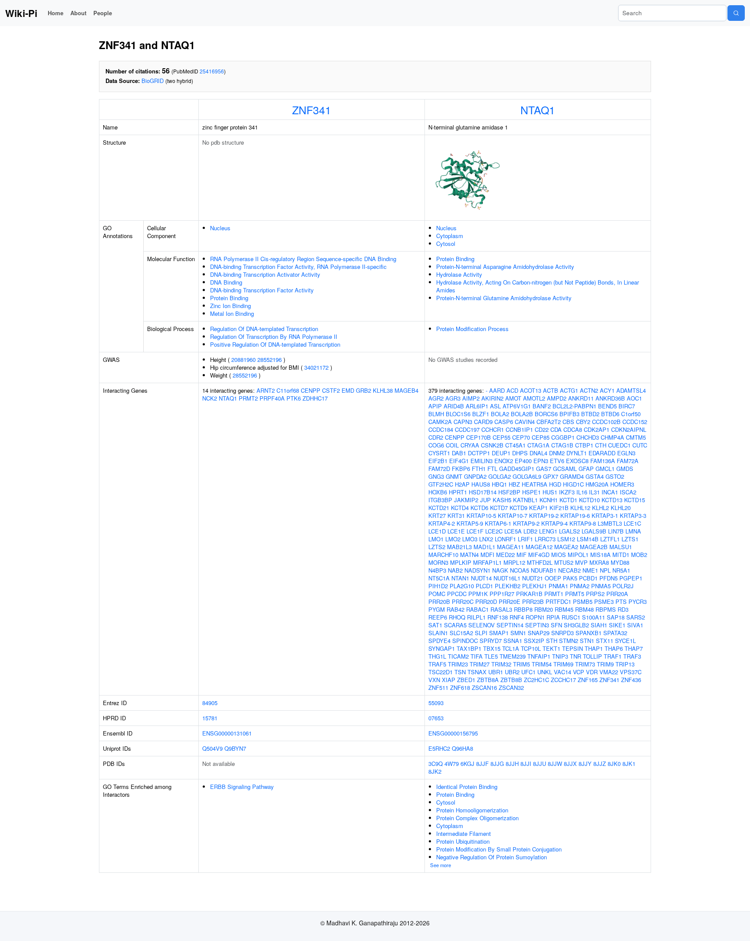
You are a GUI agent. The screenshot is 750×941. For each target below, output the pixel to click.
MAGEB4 (406, 390)
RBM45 (564, 609)
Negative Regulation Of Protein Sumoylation (491, 857)
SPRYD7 (491, 640)
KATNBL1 (525, 500)
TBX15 (491, 648)
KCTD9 (518, 508)
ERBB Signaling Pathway (242, 786)
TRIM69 (563, 664)
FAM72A (627, 461)
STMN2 (568, 640)
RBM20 (543, 609)
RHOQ (457, 617)
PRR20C (463, 601)
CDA (556, 429)
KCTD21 (438, 508)
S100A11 (593, 617)
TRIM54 (542, 664)
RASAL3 (501, 609)
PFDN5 (608, 578)
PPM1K (478, 594)
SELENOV (481, 625)
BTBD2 (590, 414)
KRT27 (437, 515)
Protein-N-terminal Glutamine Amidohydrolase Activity (504, 298)
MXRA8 (599, 562)
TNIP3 (560, 656)
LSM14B (588, 539)
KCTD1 (568, 500)
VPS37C (630, 672)
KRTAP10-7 (512, 515)
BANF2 (542, 406)
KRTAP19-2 (544, 515)
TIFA (476, 656)
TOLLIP (592, 656)
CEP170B (478, 437)
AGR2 (436, 398)
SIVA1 (635, 625)
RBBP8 (523, 609)
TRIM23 (458, 664)
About (78, 13)
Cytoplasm (449, 236)
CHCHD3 (587, 437)
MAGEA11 (510, 547)
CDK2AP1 (596, 429)
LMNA (633, 531)
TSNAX (477, 672)
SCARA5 (455, 625)
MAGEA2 (566, 547)
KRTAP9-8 (582, 523)
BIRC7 (626, 406)
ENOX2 (503, 461)
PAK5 (570, 578)
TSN (460, 672)
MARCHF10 (443, 554)
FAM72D (439, 468)
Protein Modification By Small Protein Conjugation (499, 849)
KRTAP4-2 (441, 523)
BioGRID (152, 80)
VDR (592, 672)
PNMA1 (558, 586)
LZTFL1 (610, 539)
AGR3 (453, 398)
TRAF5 (437, 664)
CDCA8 (572, 429)
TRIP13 (625, 664)
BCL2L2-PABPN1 (574, 406)
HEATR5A (534, 484)
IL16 (581, 492)
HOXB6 (437, 492)
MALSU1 (620, 547)
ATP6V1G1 (517, 406)
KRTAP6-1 (498, 523)
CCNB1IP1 (519, 429)
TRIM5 (521, 664)
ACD (512, 390)
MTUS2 (563, 562)
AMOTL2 (534, 398)
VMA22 (608, 672)
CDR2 (435, 437)
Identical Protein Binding (466, 786)
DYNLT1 (576, 453)
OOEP (553, 578)
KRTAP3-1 (605, 515)
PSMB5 (582, 601)
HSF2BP (509, 492)
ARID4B (454, 406)
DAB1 (459, 453)
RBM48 (584, 609)
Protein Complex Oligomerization (477, 818)
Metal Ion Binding (232, 313)
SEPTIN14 (510, 625)
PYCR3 (637, 601)
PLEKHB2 (507, 586)
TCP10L (531, 648)
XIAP (448, 680)
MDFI (487, 554)
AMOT (513, 398)
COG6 (436, 445)
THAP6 (614, 648)
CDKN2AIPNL (628, 429)
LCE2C (494, 531)
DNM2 (557, 453)
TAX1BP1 (469, 648)
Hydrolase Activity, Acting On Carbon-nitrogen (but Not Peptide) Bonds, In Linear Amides (537, 286)
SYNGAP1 (441, 648)
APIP (435, 406)
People (102, 13)
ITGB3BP (440, 500)
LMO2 (453, 539)
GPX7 (550, 476)
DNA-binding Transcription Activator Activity (265, 274)
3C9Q (435, 763)
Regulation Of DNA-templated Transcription (264, 329)
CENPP (310, 390)
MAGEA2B (594, 547)
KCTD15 (634, 500)
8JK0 (614, 763)
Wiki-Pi (21, 13)
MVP (581, 562)
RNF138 (497, 617)
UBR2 (512, 672)
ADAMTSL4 (631, 390)
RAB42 (455, 609)
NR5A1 (621, 570)
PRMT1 (553, 594)
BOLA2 (500, 414)
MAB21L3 (459, 547)
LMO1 (436, 539)
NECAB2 (569, 570)
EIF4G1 (459, 461)
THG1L (437, 656)
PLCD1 (484, 586)
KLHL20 (621, 508)
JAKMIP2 (466, 500)
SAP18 (616, 617)
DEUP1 (501, 453)
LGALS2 (569, 531)
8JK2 (434, 771)
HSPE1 (531, 492)
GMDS (624, 468)
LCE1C (632, 523)
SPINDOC (465, 640)
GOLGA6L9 (527, 476)
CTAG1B (562, 445)
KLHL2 (600, 508)
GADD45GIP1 (516, 468)
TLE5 (491, 656)
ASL (495, 406)
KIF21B (559, 508)
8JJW (555, 763)
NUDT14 (481, 578)
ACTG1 (569, 390)
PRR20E (509, 601)
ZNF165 (588, 680)
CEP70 (521, 437)
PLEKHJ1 (534, 586)
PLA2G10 (462, 586)
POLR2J (623, 586)
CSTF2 (331, 390)
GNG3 (436, 476)
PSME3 (604, 601)
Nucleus (220, 228)
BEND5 (607, 406)
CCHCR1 (492, 429)
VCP (578, 672)
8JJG (497, 763)
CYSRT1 (439, 453)
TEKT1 (551, 648)
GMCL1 (605, 468)
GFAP (586, 468)
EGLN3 (626, 453)
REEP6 (437, 617)
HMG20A (597, 484)
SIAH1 (599, 625)
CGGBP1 (563, 437)
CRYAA (470, 445)
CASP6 (503, 421)
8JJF (482, 763)
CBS (568, 421)
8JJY (585, 763)
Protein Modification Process (472, 329)
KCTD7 (499, 508)
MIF (521, 554)
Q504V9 (212, 748)
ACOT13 (530, 390)
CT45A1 (515, 445)
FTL (492, 468)
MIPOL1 (578, 554)
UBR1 (495, 672)
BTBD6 (610, 414)
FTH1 (479, 468)
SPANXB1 (589, 633)
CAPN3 (463, 421)
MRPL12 (514, 562)
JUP (485, 500)
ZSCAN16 (484, 687)
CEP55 (501, 437)
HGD (555, 484)
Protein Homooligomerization (472, 810)
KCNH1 (548, 500)
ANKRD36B (610, 398)
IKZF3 (567, 492)
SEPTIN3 (537, 625)
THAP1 (594, 648)
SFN (556, 625)
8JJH (512, 763)
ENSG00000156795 (453, 733)
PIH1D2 (438, 586)
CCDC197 (467, 429)
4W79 (451, 763)
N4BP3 (437, 570)
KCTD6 (479, 508)
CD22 (542, 429)
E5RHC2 (439, 748)
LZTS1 (630, 539)
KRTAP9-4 (554, 523)
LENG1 (548, 531)
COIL (452, 445)
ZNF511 (438, 687)
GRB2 (363, 390)
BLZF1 (480, 414)
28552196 (269, 359)
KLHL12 (580, 508)
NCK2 (209, 398)
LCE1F (475, 531)
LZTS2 (436, 547)
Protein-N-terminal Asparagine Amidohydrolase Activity (505, 266)
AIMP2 (471, 398)
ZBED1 (466, 680)
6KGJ (467, 763)
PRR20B (439, 601)
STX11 (604, 640)
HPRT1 (458, 492)
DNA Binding (226, 282)
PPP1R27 (502, 594)
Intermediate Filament (463, 833)
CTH (600, 445)
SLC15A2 (461, 633)
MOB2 (639, 554)
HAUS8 (480, 484)
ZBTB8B (511, 680)
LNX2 (486, 539)
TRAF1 (613, 656)
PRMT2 (248, 398)
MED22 (505, 554)
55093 (436, 703)
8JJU (539, 763)
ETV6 (557, 461)
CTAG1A (538, 445)
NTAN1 (460, 578)
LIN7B (616, 531)
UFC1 (528, 672)
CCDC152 (634, 421)
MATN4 (469, 554)
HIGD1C (573, 484)
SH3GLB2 (576, 625)
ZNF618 (460, 687)
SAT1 (435, 625)
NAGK (500, 570)
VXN (434, 680)
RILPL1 (476, 617)
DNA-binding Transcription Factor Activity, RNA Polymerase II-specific (298, 266)
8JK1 (628, 763)
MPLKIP (460, 562)
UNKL (544, 672)
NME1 (590, 570)
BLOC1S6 (458, 414)
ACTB (550, 390)
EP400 (523, 461)
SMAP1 (499, 633)
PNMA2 (579, 586)
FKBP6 (461, 468)
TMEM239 (513, 656)
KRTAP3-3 (633, 515)
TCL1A (510, 648)
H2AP (462, 484)
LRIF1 (525, 539)
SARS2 (635, 617)
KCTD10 (589, 500)
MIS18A (600, 554)
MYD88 (620, 562)
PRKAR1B (529, 594)
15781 (209, 718)
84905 (209, 703)
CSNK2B (492, 445)
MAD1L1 (484, 547)
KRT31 (456, 515)
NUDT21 (532, 578)
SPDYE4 (439, 640)
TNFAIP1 (538, 656)
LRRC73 (545, 539)
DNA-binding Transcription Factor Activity (262, 290)
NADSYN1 (477, 570)
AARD (497, 390)
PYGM (436, 609)
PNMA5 (601, 586)
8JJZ (599, 763)
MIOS (558, 554)
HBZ (514, 484)
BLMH (436, 414)
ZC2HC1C (536, 680)
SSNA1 (512, 640)
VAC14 (562, 672)
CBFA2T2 (548, 421)
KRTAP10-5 (481, 515)
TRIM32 (501, 664)
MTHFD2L (540, 562)
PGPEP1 (630, 578)
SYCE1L (625, 640)
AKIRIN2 (492, 398)
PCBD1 (588, 578)
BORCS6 (546, 414)
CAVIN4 (525, 421)
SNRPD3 (562, 633)
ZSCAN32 (511, 687)
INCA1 (610, 492)
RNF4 (517, 617)
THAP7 (634, 648)
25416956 (212, 71)
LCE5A (513, 531)
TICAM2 (458, 656)
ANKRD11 (581, 398)
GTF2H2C (440, 484)
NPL (605, 570)
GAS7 (543, 468)
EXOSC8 (577, 461)
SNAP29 (538, 633)
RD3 (623, 609)
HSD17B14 (483, 492)
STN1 (587, 640)
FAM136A (602, 461)
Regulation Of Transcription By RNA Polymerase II (273, 336)
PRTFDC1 (558, 601)
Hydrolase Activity (459, 274)
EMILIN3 (481, 461)
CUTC (639, 445)
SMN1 (518, 633)
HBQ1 (499, 484)
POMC (436, 594)
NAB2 (455, 570)
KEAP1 (538, 508)
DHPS (520, 453)
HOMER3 (622, 484)
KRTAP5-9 (470, 523)
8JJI (525, 763)
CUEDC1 (619, 445)
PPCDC (457, 594)
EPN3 (540, 461)
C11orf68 (287, 390)
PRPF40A (272, 398)
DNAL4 (538, 453)
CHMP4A (612, 437)
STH (551, 640)
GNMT (454, 476)
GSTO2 (614, 476)
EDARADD (602, 453)
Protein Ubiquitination (463, 841)
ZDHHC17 (315, 398)
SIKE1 (617, 625)
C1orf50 (631, 414)
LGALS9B (594, 531)
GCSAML (565, 468)
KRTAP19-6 (575, 515)
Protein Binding (229, 298)
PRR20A (617, 594)
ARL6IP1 (477, 406)
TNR (575, 656)
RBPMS (605, 609)
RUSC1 (571, 617)
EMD (348, 390)
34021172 (316, 367)
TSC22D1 (440, 672)
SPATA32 (615, 633)
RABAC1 (477, 609)
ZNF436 (631, 680)
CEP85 (540, 437)
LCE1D (437, 531)
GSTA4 (595, 476)
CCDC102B (606, 421)
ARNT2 (266, 390)
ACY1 (607, 390)
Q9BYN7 (235, 748)
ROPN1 (535, 617)
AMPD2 (556, 398)
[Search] (736, 13)
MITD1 (620, 554)
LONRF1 (505, 539)
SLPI (481, 633)
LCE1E (456, 531)
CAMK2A (440, 421)
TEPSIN (572, 648)
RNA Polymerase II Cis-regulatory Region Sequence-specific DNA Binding (303, 259)
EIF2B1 (437, 461)
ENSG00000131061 (227, 733)
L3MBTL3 (610, 523)
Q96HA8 (462, 748)
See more (440, 864)
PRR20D (486, 601)
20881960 (243, 359)
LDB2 (530, 531)
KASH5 (502, 500)
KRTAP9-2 (526, 523)
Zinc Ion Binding (230, 306)
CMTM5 (636, 437)
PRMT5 (574, 594)
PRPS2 (595, 594)
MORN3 (438, 562)
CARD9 (483, 421)
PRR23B (533, 601)
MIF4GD (538, 554)
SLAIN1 (438, 633)
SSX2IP (534, 640)
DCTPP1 (479, 453)
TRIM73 (585, 664)
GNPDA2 (475, 476)
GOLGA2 (499, 476)
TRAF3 (632, 656)
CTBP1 (584, 445)
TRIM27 (480, 664)
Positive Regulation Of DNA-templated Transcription (275, 344)
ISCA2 (628, 492)
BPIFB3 (569, 414)
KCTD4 (460, 508)
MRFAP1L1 (487, 562)
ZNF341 (311, 109)
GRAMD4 (572, 476)
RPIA (553, 617)
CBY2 (583, 421)
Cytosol (445, 243)
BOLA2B (522, 414)
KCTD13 (612, 500)
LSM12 (566, 539)
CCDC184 (440, 429)
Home (55, 13)
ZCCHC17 (563, 680)
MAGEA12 (539, 547)
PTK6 (293, 398)
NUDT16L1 (506, 578)
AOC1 (634, 398)
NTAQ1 (537, 109)
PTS (621, 601)
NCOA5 (519, 570)
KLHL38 (383, 390)
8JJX (570, 763)
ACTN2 (589, 390)
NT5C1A (439, 578)
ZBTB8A (488, 680)
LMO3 (469, 539)
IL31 (594, 492)
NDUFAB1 (543, 570)
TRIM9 (605, 664)
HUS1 (550, 492)
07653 (436, 718)
